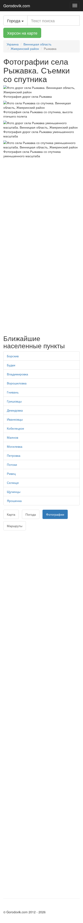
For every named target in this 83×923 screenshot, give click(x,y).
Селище (13, 482)
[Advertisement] (41, 201)
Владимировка (17, 374)
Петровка (13, 455)
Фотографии (55, 514)
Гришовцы (14, 401)
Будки (11, 365)
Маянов (12, 437)
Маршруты (14, 526)
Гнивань (13, 392)
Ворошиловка (17, 383)
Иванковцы (15, 419)
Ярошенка (14, 500)
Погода (30, 514)
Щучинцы (13, 491)
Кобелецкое (15, 428)
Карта (11, 514)
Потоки (12, 464)
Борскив (13, 356)
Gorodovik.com (16, 5)
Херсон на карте (22, 33)
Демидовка (15, 410)
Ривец (11, 473)
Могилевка (14, 446)
